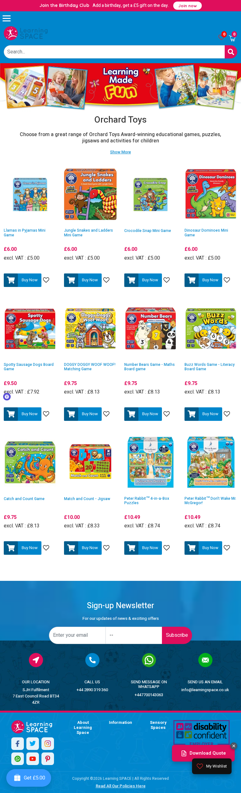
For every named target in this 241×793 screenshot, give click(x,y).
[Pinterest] (47, 758)
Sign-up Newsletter (120, 606)
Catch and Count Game (24, 499)
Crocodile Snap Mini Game (147, 231)
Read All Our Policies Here (121, 786)
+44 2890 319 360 (92, 690)
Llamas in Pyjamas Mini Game (25, 232)
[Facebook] (17, 743)
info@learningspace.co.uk (205, 690)
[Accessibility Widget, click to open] (7, 396)
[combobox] (114, 52)
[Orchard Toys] (26, 33)
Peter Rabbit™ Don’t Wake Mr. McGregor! (210, 500)
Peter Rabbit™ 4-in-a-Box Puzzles (146, 500)
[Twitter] (32, 743)
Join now (187, 5)
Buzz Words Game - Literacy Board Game (210, 367)
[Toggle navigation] (9, 18)
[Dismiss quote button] (233, 745)
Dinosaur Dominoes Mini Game (206, 232)
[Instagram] (47, 743)
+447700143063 (149, 695)
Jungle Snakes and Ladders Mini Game (88, 232)
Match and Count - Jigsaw (87, 499)
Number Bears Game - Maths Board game (149, 367)
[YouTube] (32, 758)
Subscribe (177, 635)
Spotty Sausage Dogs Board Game (29, 367)
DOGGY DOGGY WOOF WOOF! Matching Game (89, 367)
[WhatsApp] (17, 758)
